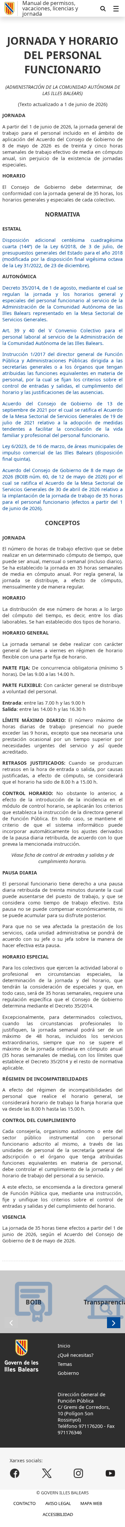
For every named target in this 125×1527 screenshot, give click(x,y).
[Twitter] (46, 1473)
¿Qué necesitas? (75, 1355)
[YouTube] (110, 1473)
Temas (65, 1364)
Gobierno (68, 1373)
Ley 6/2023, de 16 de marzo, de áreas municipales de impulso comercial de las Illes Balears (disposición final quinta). (62, 452)
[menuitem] (116, 8)
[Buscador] (103, 8)
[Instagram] (78, 1473)
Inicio (64, 1346)
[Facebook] (15, 1473)
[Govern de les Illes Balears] (10, 8)
